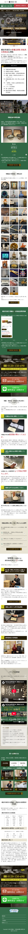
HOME (2, 10)
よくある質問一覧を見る (13, 549)
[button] (26, 154)
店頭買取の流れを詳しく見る (13, 793)
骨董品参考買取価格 (11, 69)
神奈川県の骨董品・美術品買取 (18, 10)
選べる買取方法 (9, 88)
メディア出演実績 (10, 86)
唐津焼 (14, 144)
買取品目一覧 (13, 302)
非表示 (15, 65)
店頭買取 (4, 329)
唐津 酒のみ (14, 147)
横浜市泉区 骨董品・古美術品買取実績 (15, 73)
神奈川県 (3, 331)
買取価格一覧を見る (13, 165)
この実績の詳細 (6, 336)
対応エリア (8, 10)
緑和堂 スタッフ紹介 (13, 601)
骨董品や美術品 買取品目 (12, 71)
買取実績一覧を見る (13, 350)
